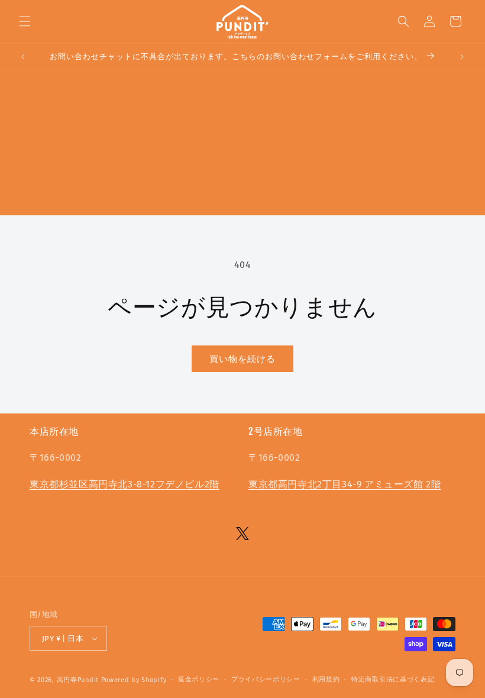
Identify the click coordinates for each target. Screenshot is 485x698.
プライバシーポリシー (265, 679)
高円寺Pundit (78, 680)
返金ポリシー (198, 679)
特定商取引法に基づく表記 (392, 679)
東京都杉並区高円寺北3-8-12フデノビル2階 (124, 484)
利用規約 (326, 679)
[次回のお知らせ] (462, 57)
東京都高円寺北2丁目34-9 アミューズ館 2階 (344, 484)
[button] (25, 21)
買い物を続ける (242, 359)
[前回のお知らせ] (23, 57)
